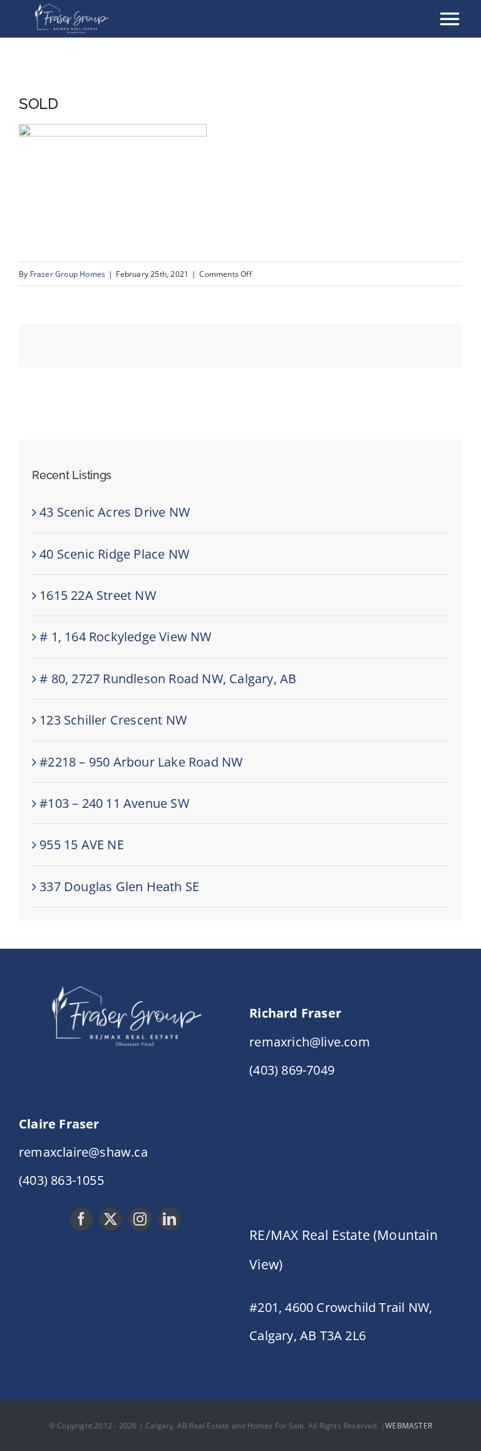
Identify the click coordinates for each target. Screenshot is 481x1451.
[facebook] (81, 1219)
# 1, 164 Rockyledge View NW (125, 636)
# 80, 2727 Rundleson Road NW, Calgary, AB (167, 678)
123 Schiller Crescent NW (113, 719)
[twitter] (110, 1219)
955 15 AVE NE (81, 844)
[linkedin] (169, 1219)
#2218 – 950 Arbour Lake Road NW (140, 761)
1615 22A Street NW (97, 595)
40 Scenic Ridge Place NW (114, 553)
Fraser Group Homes (68, 274)
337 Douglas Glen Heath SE (119, 886)
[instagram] (140, 1219)
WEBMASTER (408, 1425)
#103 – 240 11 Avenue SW (114, 803)
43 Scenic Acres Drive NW (114, 511)
